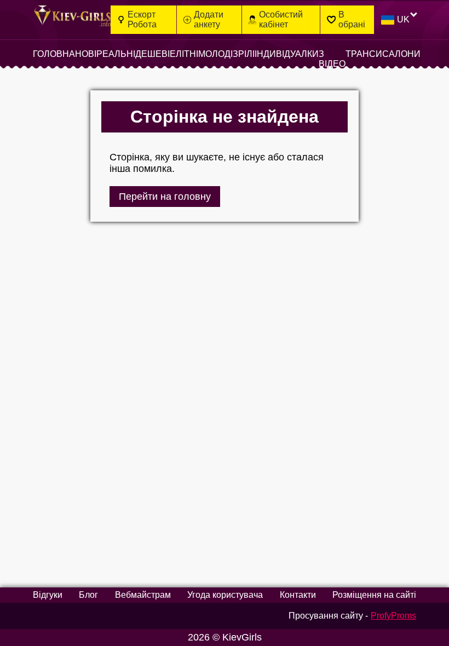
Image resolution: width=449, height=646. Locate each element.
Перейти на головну (165, 196)
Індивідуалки (287, 54)
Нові (85, 54)
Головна (54, 54)
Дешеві (152, 54)
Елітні (184, 54)
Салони (401, 54)
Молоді (215, 54)
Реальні (115, 54)
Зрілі (244, 54)
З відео (332, 58)
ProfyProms (393, 615)
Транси (364, 54)
